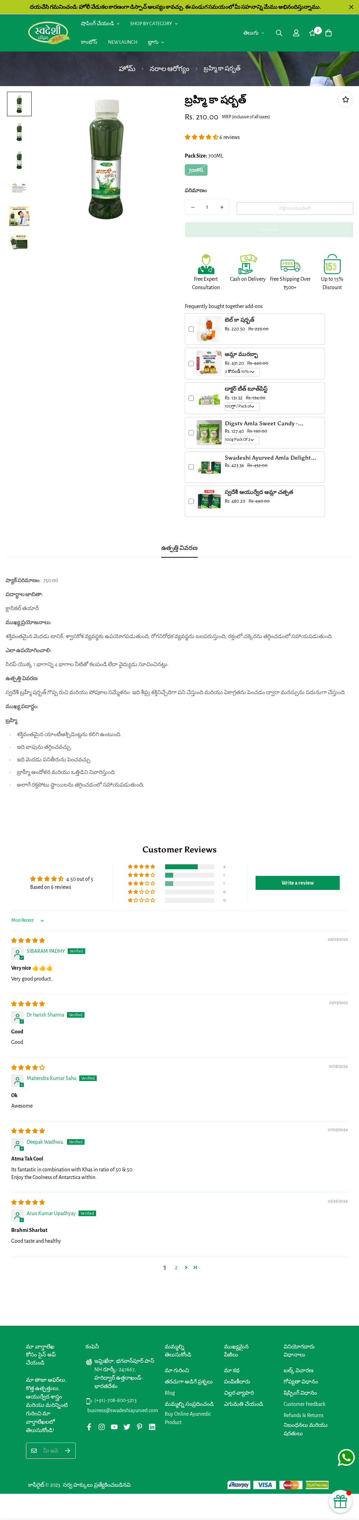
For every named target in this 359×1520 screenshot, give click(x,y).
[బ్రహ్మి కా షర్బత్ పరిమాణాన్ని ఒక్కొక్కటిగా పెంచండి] (221, 207)
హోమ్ (127, 68)
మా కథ (231, 1370)
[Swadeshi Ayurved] (49, 32)
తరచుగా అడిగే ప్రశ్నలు (189, 1382)
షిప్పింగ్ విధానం (300, 1393)
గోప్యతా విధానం (301, 1382)
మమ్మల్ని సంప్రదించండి (189, 1404)
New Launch (122, 42)
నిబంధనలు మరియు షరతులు (306, 1429)
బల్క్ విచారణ (298, 1370)
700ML (196, 170)
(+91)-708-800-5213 (115, 1400)
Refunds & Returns (304, 1415)
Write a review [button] (298, 883)
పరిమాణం (196, 190)
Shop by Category (151, 23)
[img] (28, 940)
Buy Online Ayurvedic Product (188, 1418)
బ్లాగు (153, 42)
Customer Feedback (304, 1404)
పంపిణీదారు (237, 1382)
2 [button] (176, 1267)
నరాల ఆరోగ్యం (169, 68)
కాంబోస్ (89, 42)
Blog (170, 1393)
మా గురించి (177, 1370)
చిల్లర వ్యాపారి (239, 1393)
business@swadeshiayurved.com (121, 1410)
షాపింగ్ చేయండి (97, 23)
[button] (202, 137)
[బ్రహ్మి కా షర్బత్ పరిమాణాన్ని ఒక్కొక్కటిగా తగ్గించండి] (192, 207)
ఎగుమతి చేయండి (243, 1404)
